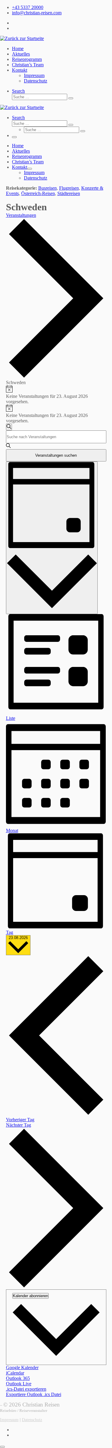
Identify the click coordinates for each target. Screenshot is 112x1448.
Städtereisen (68, 193)
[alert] (56, 394)
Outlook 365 (18, 1378)
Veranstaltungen (21, 215)
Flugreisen (69, 188)
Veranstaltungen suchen (56, 455)
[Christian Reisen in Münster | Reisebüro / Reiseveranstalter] (22, 38)
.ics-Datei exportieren (26, 1389)
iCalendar (15, 1372)
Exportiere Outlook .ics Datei (33, 1394)
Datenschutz (32, 1419)
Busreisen (47, 188)
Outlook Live (18, 1383)
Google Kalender (22, 1367)
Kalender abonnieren (30, 1296)
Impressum (9, 1419)
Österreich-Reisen (38, 193)
